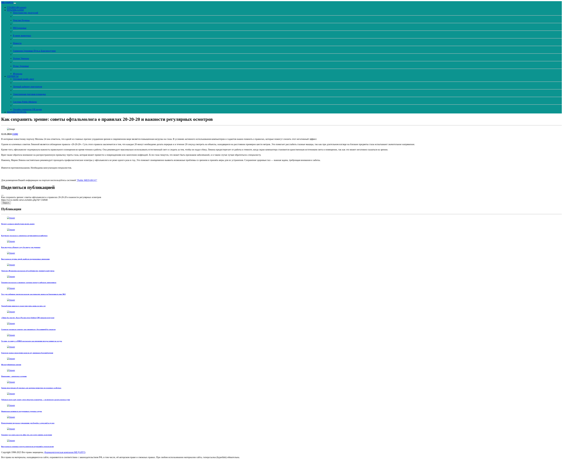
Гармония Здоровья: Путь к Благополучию (34, 51)
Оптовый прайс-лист (23, 79)
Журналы (17, 73)
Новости (17, 43)
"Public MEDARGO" (87, 180)
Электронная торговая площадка (29, 94)
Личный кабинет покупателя (27, 86)
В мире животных (22, 35)
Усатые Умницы (21, 58)
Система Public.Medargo (25, 102)
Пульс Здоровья (21, 66)
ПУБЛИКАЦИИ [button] (15, 10)
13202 (15, 134)
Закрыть (6, 203)
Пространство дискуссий (25, 12)
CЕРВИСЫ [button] (12, 76)
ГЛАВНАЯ (16, 7)
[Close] (2, 195)
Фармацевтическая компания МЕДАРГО (64, 452)
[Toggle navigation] (15, 3)
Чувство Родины (21, 20)
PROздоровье (19, 28)
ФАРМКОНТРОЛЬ (16, 112)
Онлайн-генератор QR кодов (27, 109)
